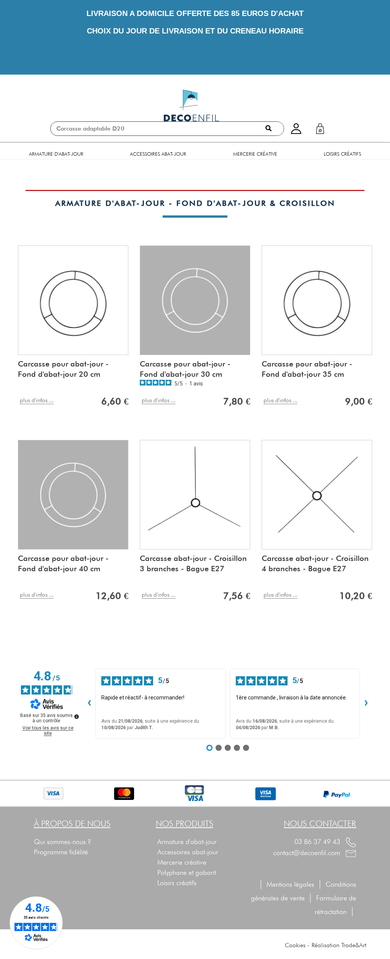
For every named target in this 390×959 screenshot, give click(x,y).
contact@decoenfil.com (307, 853)
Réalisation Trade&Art (339, 945)
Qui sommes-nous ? (62, 842)
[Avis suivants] (366, 703)
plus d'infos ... (37, 400)
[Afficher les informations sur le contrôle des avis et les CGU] (77, 717)
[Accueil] (191, 105)
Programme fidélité (61, 852)
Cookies (295, 945)
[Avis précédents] (89, 703)
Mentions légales (290, 884)
